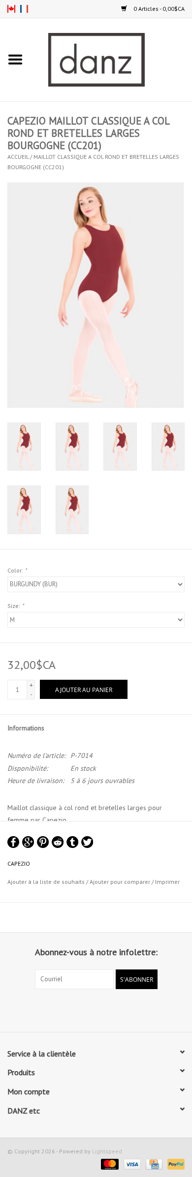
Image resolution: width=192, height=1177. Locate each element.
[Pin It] (43, 842)
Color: (17, 570)
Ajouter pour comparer (121, 881)
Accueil (18, 156)
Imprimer (167, 881)
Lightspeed (107, 1151)
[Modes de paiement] (108, 1163)
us (11, 9)
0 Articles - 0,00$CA (158, 8)
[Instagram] (105, 1009)
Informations (25, 728)
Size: (15, 605)
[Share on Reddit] (58, 842)
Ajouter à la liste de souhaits (46, 881)
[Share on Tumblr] (72, 842)
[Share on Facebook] (13, 842)
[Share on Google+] (28, 842)
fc (24, 9)
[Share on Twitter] (87, 842)
